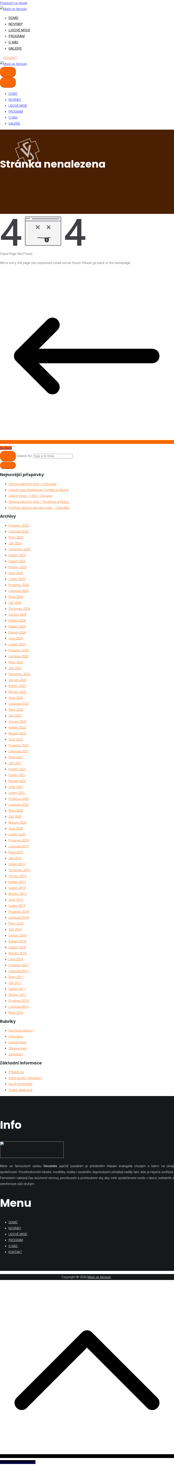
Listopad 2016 (18, 1007)
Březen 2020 (17, 822)
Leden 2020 (16, 834)
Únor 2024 (15, 638)
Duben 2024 (16, 626)
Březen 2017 (17, 995)
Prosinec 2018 (18, 912)
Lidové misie (17, 1042)
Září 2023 (14, 668)
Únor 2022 (15, 739)
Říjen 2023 (15, 662)
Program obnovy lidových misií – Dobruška (38, 508)
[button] (8, 465)
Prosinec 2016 (18, 1001)
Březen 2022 (17, 733)
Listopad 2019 (18, 846)
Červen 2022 (17, 721)
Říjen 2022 (15, 710)
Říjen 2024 (15, 597)
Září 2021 (14, 763)
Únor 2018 (15, 959)
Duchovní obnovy (20, 1030)
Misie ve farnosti (99, 1277)
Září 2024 (14, 603)
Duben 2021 (16, 775)
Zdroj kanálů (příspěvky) (25, 1078)
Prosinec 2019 (18, 840)
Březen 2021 (17, 781)
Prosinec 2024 (18, 585)
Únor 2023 (15, 698)
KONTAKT (10, 58)
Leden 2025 (16, 579)
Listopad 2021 (18, 751)
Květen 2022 (17, 727)
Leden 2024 (16, 644)
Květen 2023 (17, 686)
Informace (15, 1036)
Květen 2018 (17, 941)
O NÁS (13, 42)
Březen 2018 (17, 953)
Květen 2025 (17, 555)
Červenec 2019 (19, 870)
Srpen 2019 (16, 864)
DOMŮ (13, 18)
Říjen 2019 (15, 852)
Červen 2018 (17, 935)
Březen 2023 (17, 692)
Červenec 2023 (19, 674)
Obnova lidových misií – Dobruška (32, 484)
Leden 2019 (16, 906)
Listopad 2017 (18, 971)
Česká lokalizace (20, 1090)
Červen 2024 (17, 615)
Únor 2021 (15, 787)
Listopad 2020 (18, 805)
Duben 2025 (16, 561)
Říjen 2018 (15, 923)
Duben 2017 (16, 989)
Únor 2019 (15, 900)
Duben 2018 (16, 947)
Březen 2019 (17, 894)
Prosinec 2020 (18, 799)
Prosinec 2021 (18, 745)
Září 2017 (14, 983)
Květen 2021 (17, 769)
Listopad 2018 (18, 918)
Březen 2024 (17, 632)
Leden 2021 (16, 793)
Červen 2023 (17, 680)
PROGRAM (16, 36)
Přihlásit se (16, 1072)
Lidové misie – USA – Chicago (30, 496)
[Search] (8, 456)
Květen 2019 (17, 882)
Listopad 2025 (18, 531)
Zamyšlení (15, 1054)
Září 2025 (14, 543)
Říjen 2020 (15, 811)
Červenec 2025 (19, 549)
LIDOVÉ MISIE (19, 30)
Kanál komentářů (20, 1084)
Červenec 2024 (19, 609)
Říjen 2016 (15, 1013)
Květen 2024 (17, 620)
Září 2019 (14, 858)
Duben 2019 (16, 888)
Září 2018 (14, 929)
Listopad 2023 (18, 656)
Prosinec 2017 (18, 965)
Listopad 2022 (18, 704)
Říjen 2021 (15, 757)
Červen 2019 (17, 876)
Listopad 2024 (18, 591)
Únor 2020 (15, 828)
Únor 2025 (15, 573)
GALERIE (15, 48)
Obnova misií (17, 1048)
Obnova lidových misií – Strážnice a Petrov (38, 502)
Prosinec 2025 (18, 525)
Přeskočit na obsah (13, 3)
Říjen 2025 (15, 537)
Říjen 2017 (15, 977)
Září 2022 (14, 716)
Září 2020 (14, 817)
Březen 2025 (17, 567)
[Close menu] (8, 82)
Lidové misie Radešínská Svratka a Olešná (38, 490)
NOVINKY (15, 24)
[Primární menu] (8, 72)
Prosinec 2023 (18, 650)
